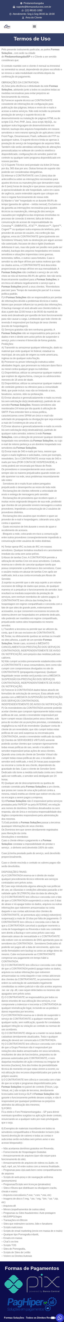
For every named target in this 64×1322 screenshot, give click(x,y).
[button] (34, 26)
